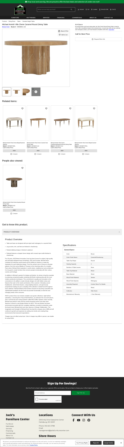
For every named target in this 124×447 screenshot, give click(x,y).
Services (46, 17)
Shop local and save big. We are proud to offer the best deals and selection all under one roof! (63, 2)
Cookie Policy (34, 445)
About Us (93, 17)
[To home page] (20, 9)
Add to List (64, 34)
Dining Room (12, 21)
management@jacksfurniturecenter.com (54, 430)
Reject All (96, 442)
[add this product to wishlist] (22, 108)
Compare (15, 154)
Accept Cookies (108, 442)
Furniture (15, 17)
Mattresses (31, 17)
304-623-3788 (49, 426)
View (14, 150)
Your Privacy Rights (82, 442)
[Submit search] (71, 9)
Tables (19, 21)
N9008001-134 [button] (21, 27)
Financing (60, 17)
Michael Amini (5, 27)
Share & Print (64, 31)
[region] (62, 443)
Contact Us (108, 17)
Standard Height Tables (28, 21)
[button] (78, 9)
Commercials (77, 17)
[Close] (121, 443)
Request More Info (99, 39)
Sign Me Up (81, 393)
